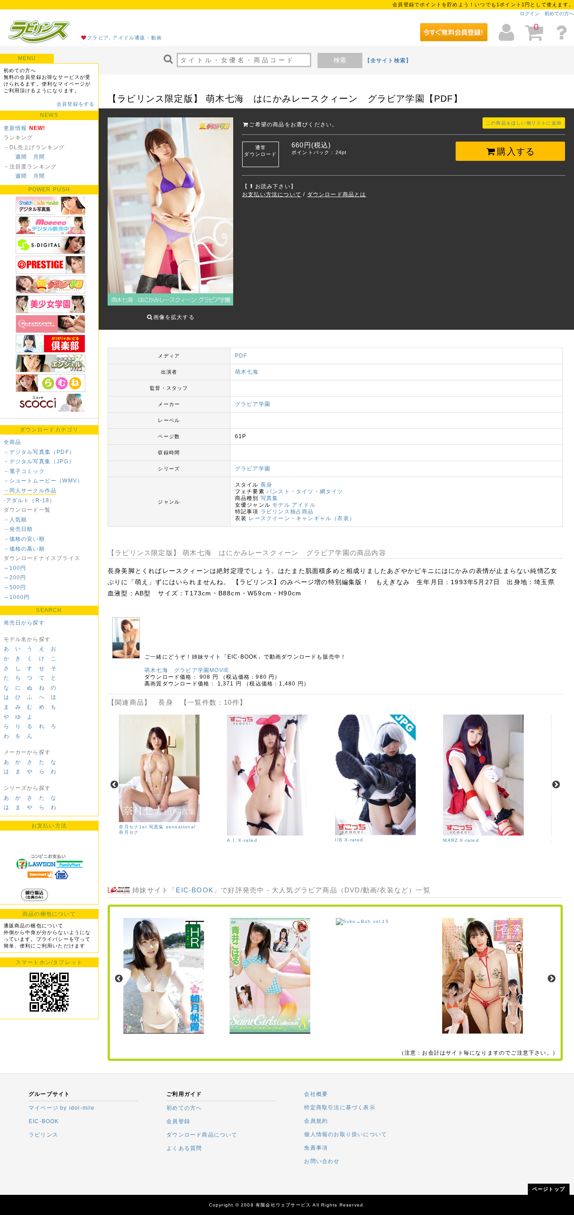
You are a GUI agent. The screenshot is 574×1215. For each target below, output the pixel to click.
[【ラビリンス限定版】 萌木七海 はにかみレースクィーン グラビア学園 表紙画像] (170, 212)
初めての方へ (559, 13)
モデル (281, 505)
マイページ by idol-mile (62, 1108)
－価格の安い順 (24, 539)
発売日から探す (24, 623)
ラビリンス (43, 1135)
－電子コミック (24, 471)
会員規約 (316, 1121)
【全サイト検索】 (388, 60)
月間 (39, 157)
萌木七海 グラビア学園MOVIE (186, 670)
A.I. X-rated (242, 840)
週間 (21, 157)
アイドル (304, 505)
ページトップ (548, 1189)
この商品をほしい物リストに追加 (523, 123)
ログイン (529, 13)
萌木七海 (247, 372)
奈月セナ (129, 832)
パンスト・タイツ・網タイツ (305, 491)
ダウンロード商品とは (336, 194)
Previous (114, 784)
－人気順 (15, 520)
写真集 (269, 498)
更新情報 (15, 128)
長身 (266, 485)
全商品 (13, 442)
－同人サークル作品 (30, 490)
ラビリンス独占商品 (287, 511)
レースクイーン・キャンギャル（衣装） (301, 518)
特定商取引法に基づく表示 (339, 1107)
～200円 (15, 577)
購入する (516, 151)
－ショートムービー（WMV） (43, 481)
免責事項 (316, 1148)
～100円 (15, 568)
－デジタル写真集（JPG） (39, 461)
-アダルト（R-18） (30, 500)
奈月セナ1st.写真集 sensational (157, 826)
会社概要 (316, 1094)
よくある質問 (184, 1148)
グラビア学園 (252, 404)
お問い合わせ (321, 1161)
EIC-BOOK (194, 890)
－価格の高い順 (24, 549)
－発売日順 (18, 529)
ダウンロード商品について (201, 1135)
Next (556, 784)
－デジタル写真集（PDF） (39, 452)
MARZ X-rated (460, 840)
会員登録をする (76, 104)
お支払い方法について (271, 194)
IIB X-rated (349, 839)
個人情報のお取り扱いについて (345, 1134)
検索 (340, 60)
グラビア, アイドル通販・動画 (124, 37)
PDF (241, 356)
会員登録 (178, 1121)
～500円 (15, 587)
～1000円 (17, 597)
